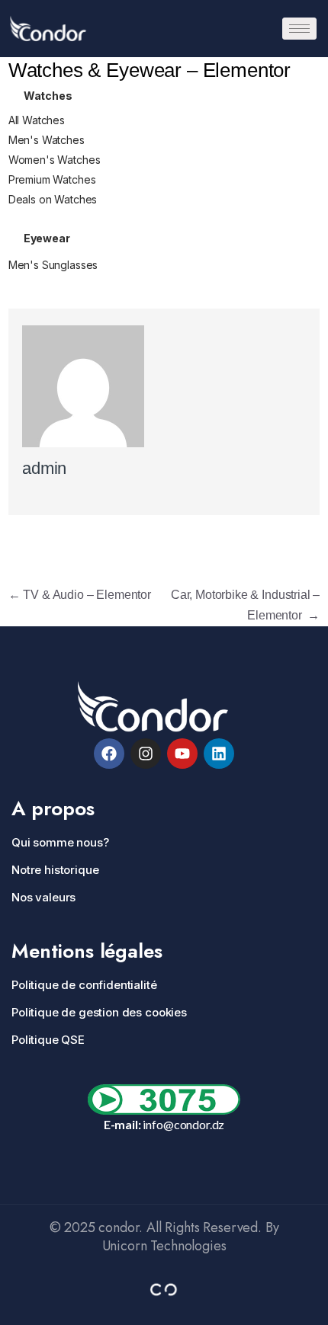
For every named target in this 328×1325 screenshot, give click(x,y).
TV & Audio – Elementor (79, 594)
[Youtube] (182, 753)
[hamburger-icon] (299, 29)
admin (44, 468)
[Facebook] (109, 753)
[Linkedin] (219, 753)
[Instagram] (145, 753)
